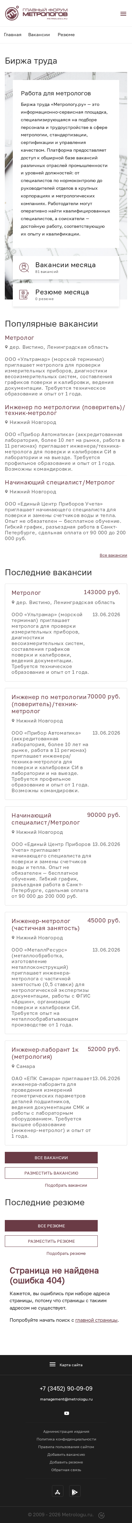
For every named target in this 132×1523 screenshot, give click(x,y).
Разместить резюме (51, 1241)
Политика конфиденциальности (66, 1439)
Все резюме (51, 1225)
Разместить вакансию (51, 1173)
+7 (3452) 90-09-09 (66, 1388)
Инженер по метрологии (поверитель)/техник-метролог (65, 409)
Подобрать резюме (66, 1253)
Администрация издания (66, 1431)
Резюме (66, 34)
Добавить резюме (66, 1462)
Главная (12, 34)
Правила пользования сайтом (66, 1446)
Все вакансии (113, 555)
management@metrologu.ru (66, 1399)
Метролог (19, 337)
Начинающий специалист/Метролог (60, 482)
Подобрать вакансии (66, 1185)
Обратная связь (66, 1469)
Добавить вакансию (66, 1454)
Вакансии (39, 34)
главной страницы (96, 1320)
